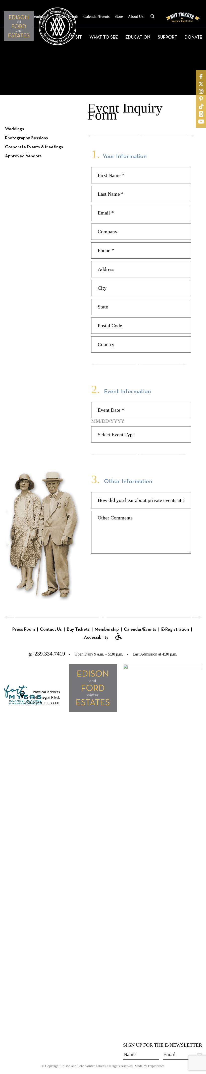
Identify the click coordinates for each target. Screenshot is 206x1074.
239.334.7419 (49, 654)
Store (119, 16)
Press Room (23, 629)
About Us (135, 16)
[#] (201, 76)
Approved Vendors (23, 156)
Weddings (14, 129)
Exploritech (156, 1066)
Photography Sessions (26, 138)
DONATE (193, 37)
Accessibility (96, 637)
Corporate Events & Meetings (34, 147)
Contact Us (51, 629)
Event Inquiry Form (23, 165)
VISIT (76, 37)
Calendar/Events (96, 16)
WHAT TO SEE (103, 37)
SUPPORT (167, 37)
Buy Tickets (78, 629)
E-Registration (175, 629)
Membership (107, 629)
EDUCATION (137, 37)
